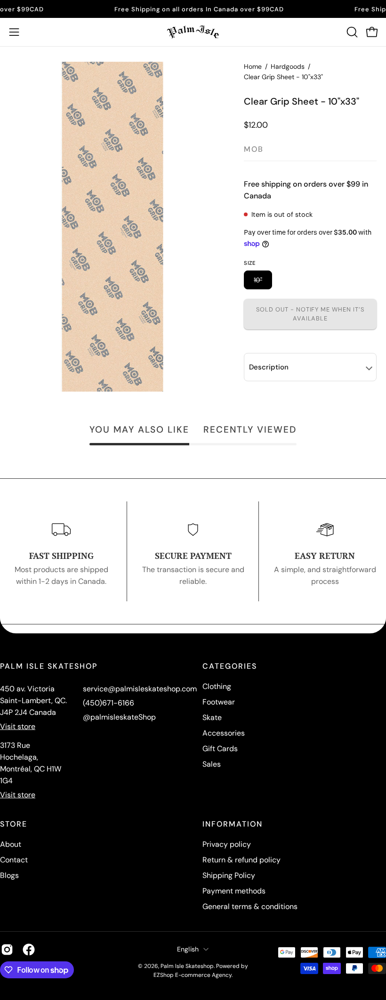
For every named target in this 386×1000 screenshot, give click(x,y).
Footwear (218, 702)
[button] (351, 32)
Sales (211, 764)
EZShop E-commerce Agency (192, 975)
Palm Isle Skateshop (187, 966)
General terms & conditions (250, 906)
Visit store (17, 726)
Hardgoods (288, 66)
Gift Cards (220, 749)
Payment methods (233, 891)
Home (253, 66)
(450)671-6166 (108, 703)
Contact (14, 860)
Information (232, 824)
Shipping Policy (228, 875)
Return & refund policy (241, 860)
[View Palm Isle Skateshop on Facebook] (29, 950)
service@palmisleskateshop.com (140, 689)
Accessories (223, 733)
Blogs (9, 875)
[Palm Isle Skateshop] (193, 32)
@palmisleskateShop (119, 717)
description (269, 367)
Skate (212, 717)
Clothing (216, 686)
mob (254, 149)
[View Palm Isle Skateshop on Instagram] (7, 950)
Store (13, 824)
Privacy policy (226, 844)
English (188, 949)
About (10, 844)
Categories (229, 666)
